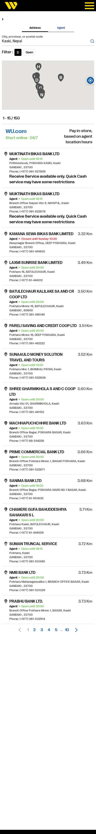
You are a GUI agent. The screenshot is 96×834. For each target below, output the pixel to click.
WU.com (16, 131)
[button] (75, 630)
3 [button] (42, 630)
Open (29, 52)
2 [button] (34, 630)
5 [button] (56, 630)
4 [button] (49, 630)
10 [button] (67, 630)
